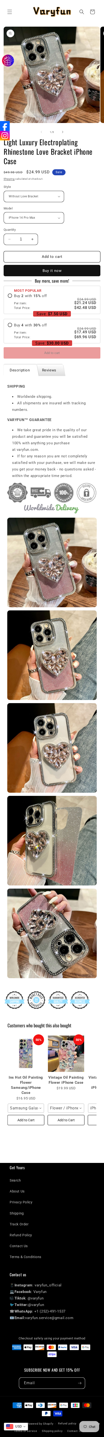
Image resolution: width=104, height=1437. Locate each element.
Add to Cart (26, 1120)
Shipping (9, 178)
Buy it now (52, 271)
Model (8, 208)
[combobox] (26, 1108)
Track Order (19, 1224)
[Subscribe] (79, 1383)
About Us (17, 1191)
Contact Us (19, 1246)
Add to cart (52, 353)
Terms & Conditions (25, 1257)
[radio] (52, 302)
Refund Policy (21, 1235)
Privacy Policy (21, 1202)
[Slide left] (41, 132)
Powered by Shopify (40, 1423)
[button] (9, 12)
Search (15, 1180)
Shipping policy (52, 1431)
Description (20, 370)
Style (7, 187)
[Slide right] (62, 132)
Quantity (10, 229)
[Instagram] (5, 135)
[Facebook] (5, 126)
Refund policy (67, 1423)
